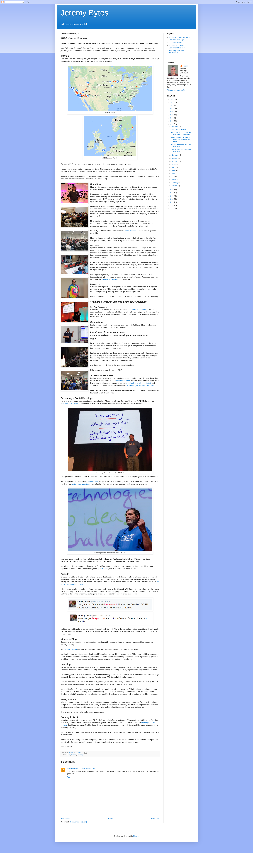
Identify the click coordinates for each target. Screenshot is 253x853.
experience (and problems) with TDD (140, 385)
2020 (172, 112)
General (73, 755)
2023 (172, 102)
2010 (172, 205)
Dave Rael (71, 768)
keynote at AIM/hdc (130, 231)
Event (68, 755)
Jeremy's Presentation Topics (179, 37)
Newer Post (65, 818)
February (175, 183)
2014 (172, 193)
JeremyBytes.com (175, 43)
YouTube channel (70, 649)
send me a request (139, 310)
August (174, 164)
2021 (172, 109)
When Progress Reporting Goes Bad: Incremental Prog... (180, 139)
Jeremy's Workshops (176, 40)
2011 (172, 202)
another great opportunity (80, 484)
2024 (172, 99)
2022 (172, 105)
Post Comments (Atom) (78, 822)
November (175, 155)
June (174, 170)
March (174, 180)
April (173, 177)
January (175, 186)
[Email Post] (85, 752)
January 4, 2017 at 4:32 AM (85, 768)
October (175, 158)
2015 (172, 190)
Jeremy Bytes (84, 12)
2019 (172, 115)
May (173, 174)
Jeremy (185, 66)
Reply (69, 777)
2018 (172, 118)
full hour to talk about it (71, 403)
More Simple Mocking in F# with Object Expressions (181, 133)
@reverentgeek (92, 481)
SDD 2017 (104, 569)
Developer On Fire (123, 381)
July (173, 167)
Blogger (136, 836)
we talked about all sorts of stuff (138, 383)
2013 (172, 196)
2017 (172, 121)
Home (110, 818)
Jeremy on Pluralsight (177, 48)
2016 (172, 124)
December (175, 127)
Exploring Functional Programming (176, 51)
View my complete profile (176, 90)
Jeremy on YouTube (176, 45)
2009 (172, 208)
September (176, 161)
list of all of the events (110, 279)
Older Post (155, 818)
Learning (80, 755)
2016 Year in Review (178, 129)
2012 (172, 199)
